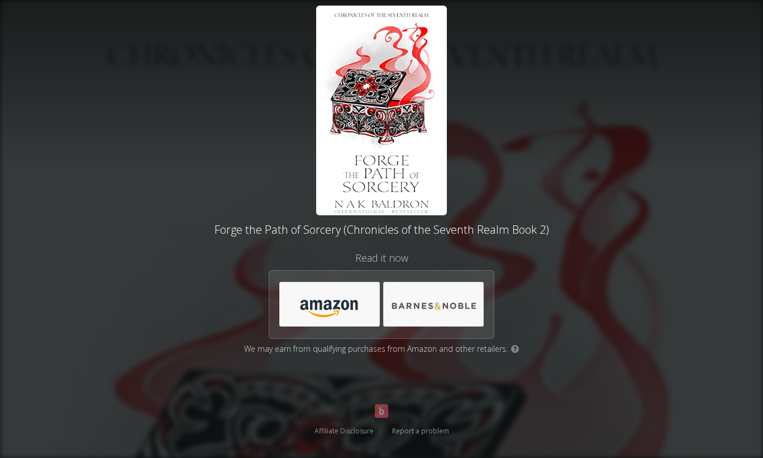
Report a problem (420, 431)
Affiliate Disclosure (344, 431)
